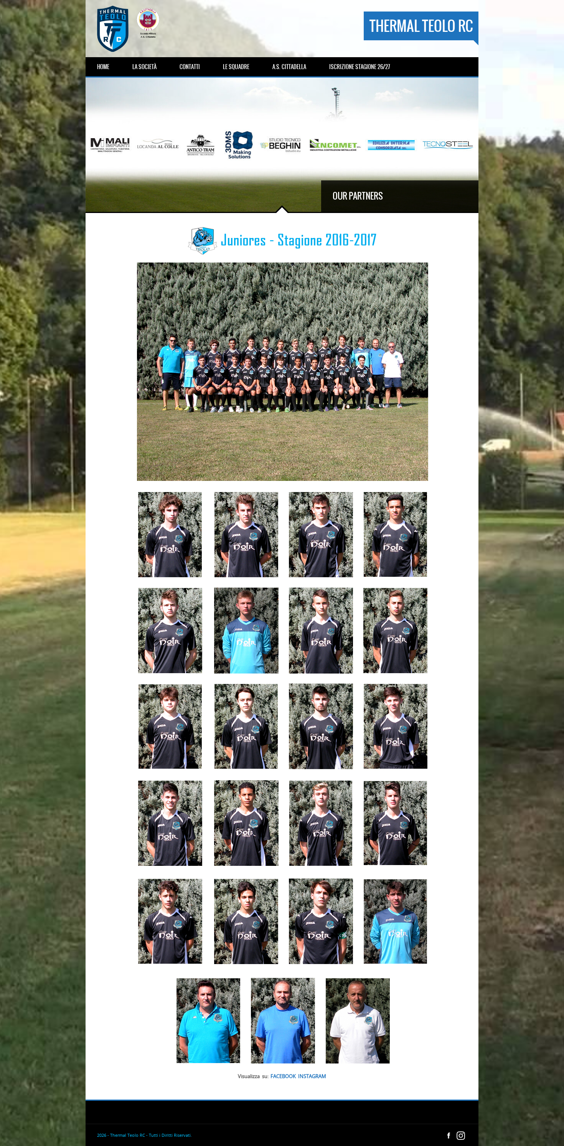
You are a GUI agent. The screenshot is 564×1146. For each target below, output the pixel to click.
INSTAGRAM (312, 1076)
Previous (97, 200)
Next (120, 200)
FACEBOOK (283, 1076)
